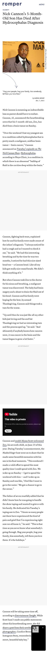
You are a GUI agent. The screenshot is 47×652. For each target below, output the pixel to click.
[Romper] (12, 4)
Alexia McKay (39, 98)
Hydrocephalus (28, 152)
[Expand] (34, 627)
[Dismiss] (43, 627)
